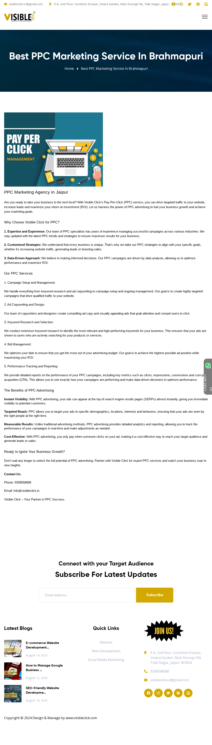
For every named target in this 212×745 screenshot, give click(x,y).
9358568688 (159, 671)
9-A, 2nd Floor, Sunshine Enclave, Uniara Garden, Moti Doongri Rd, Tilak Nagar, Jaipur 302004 (175, 657)
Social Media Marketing (106, 659)
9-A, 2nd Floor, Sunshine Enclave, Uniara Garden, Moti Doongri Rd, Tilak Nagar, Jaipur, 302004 (117, 4)
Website (106, 642)
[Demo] (164, 630)
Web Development (106, 651)
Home (69, 68)
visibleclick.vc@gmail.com (26, 4)
